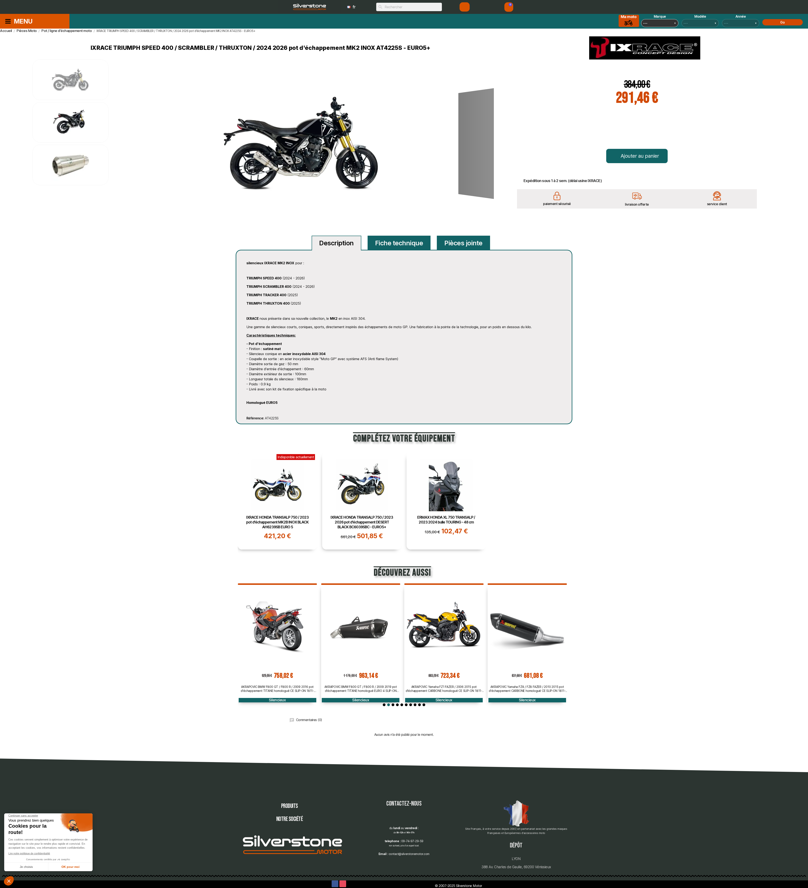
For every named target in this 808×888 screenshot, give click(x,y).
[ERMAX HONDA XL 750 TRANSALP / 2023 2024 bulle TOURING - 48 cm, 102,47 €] (446, 501)
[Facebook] (335, 883)
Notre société (289, 819)
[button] (508, 7)
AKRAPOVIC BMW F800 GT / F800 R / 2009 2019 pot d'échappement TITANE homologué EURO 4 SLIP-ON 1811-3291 (277, 688)
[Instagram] (342, 883)
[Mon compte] (465, 7)
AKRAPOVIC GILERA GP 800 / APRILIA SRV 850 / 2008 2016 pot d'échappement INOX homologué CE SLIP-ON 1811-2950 (527, 688)
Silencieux (277, 700)
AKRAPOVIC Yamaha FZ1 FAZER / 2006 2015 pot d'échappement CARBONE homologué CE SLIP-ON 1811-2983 (360, 688)
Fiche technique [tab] (399, 243)
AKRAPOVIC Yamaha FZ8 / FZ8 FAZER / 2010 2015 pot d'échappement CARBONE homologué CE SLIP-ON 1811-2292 (444, 688)
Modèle (700, 16)
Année (740, 16)
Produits (289, 806)
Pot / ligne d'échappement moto (527, 700)
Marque (660, 16)
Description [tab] (336, 243)
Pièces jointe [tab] (463, 243)
